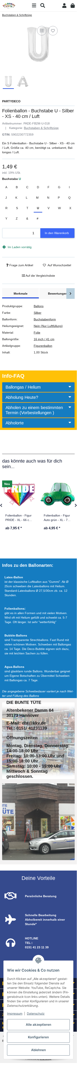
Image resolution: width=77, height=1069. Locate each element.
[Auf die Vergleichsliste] (41, 30)
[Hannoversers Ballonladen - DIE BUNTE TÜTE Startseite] (9, 5)
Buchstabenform (45, 319)
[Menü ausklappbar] (34, 5)
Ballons (39, 306)
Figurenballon (43, 345)
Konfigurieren (38, 1037)
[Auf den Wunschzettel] (53, 30)
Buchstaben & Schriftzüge (41, 128)
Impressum (14, 1013)
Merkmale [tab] (21, 293)
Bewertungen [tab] (57, 293)
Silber (37, 312)
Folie (37, 332)
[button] (64, 5)
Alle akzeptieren (38, 1025)
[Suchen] (42, 5)
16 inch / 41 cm (44, 339)
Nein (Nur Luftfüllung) (48, 326)
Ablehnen (38, 1050)
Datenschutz (36, 1013)
